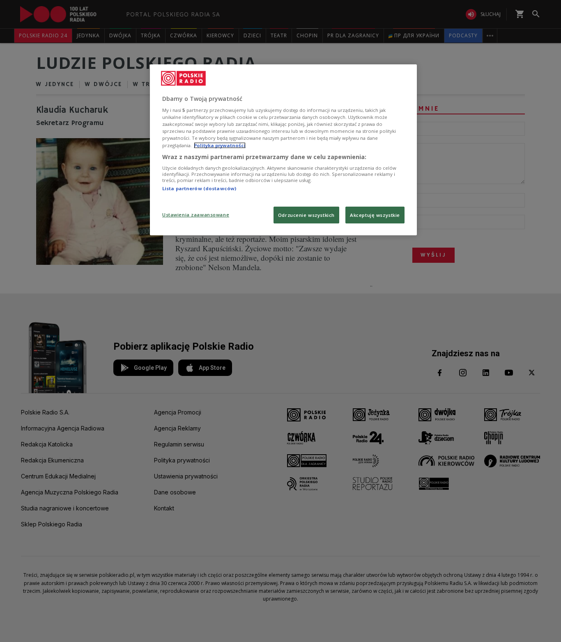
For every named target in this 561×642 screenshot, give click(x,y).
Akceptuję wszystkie (375, 215)
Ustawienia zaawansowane (195, 215)
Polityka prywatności (220, 145)
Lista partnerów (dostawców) (199, 188)
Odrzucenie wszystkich (306, 215)
